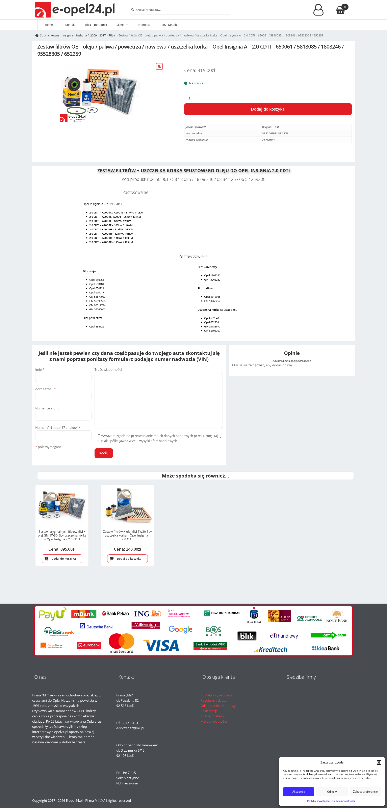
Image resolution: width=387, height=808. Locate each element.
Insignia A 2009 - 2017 (91, 35)
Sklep (120, 25)
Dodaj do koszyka (268, 109)
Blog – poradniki (96, 25)
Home (49, 25)
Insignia (67, 35)
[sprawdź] (200, 127)
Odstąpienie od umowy (218, 705)
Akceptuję (298, 791)
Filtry (112, 35)
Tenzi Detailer (169, 25)
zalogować (256, 365)
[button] (379, 762)
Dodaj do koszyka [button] (63, 558)
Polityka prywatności (318, 801)
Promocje (144, 25)
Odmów (332, 791)
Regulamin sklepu (214, 700)
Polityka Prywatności (216, 695)
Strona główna (49, 35)
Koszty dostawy (212, 716)
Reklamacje (209, 711)
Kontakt (70, 25)
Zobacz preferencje (365, 791)
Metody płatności (214, 721)
